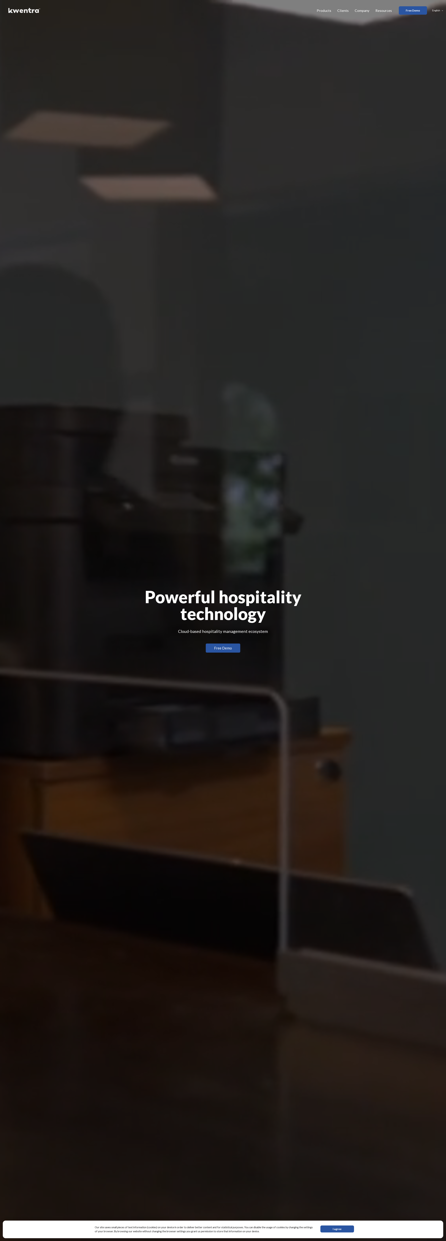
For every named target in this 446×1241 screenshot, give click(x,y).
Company (362, 10)
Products (324, 10)
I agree (337, 1229)
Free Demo (413, 10)
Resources (383, 10)
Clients (343, 10)
